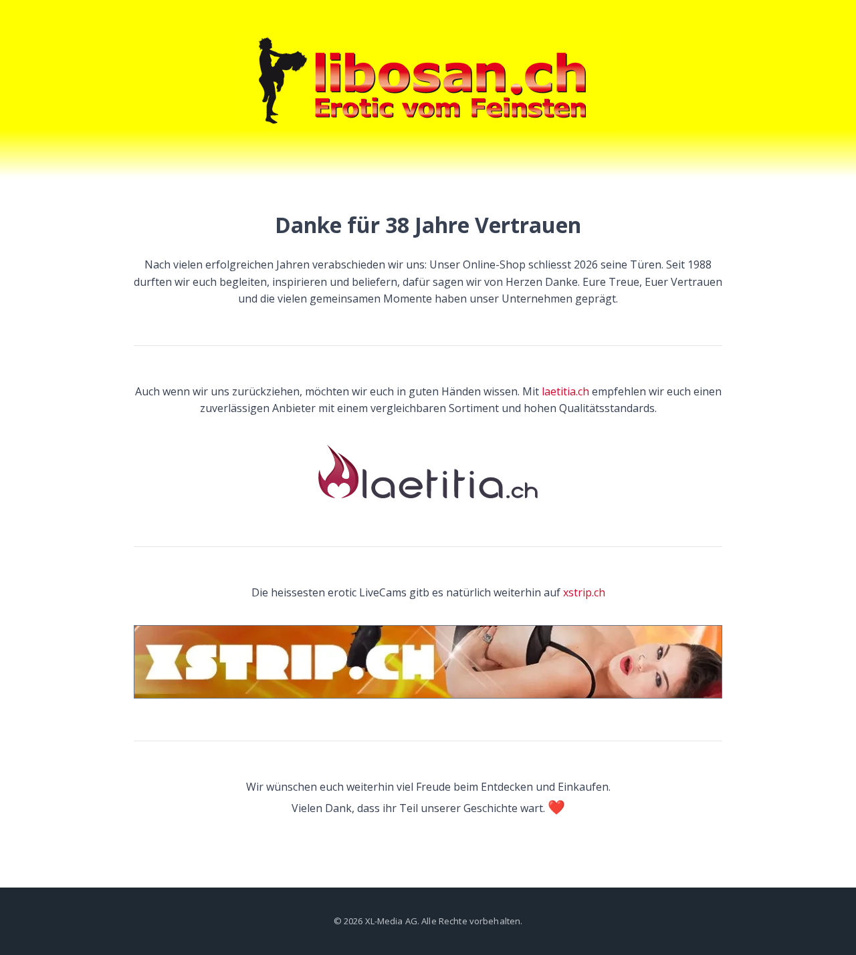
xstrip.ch (584, 592)
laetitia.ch (565, 391)
